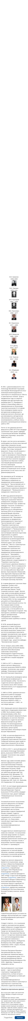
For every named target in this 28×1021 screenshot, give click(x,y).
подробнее (5, 868)
